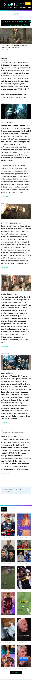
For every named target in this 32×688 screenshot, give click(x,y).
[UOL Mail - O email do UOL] (21, 4)
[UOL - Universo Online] (17, 5)
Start (16, 14)
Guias (15, 7)
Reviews (3, 7)
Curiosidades (22, 7)
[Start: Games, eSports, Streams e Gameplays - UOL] (10, 4)
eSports (9, 7)
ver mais (15, 672)
